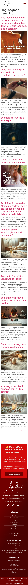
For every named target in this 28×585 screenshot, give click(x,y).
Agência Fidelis (18, 583)
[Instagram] (13, 505)
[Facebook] (8, 505)
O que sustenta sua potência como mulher (13, 161)
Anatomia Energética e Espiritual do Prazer (13, 277)
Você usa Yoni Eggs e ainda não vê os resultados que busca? (13, 72)
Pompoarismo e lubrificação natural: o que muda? (12, 232)
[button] (25, 4)
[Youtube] (18, 505)
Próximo (24, 431)
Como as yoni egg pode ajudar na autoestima (13, 345)
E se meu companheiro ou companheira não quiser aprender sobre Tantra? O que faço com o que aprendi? (14, 23)
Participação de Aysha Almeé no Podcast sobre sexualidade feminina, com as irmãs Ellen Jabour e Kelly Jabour (14, 209)
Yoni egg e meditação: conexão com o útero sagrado (13, 389)
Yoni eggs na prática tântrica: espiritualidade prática (14, 300)
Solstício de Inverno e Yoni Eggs (12, 119)
